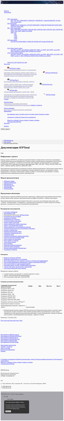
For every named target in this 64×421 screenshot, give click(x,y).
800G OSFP (14, 29)
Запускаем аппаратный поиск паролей (15, 268)
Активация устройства (13, 117)
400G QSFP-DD (38, 29)
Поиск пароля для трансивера (12, 239)
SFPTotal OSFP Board (30, 74)
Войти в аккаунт (5, 129)
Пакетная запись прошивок (12, 246)
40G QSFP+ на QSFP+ (40, 50)
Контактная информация (8, 349)
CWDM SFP (43, 25)
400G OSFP (21, 29)
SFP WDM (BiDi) (35, 25)
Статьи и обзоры (23, 120)
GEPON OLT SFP (22, 62)
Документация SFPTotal (14, 121)
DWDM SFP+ (39, 20)
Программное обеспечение (8, 345)
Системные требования (10, 212)
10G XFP (13, 41)
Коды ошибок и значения (11, 240)
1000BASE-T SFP (25, 25)
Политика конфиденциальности (44, 359)
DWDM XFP (37, 41)
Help (21, 320)
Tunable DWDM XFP (47, 41)
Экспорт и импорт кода (10, 230)
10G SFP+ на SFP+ (16, 50)
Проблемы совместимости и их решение (15, 259)
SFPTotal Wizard (17, 103)
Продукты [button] (7, 64)
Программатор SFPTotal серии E (10, 334)
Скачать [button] (6, 99)
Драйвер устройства (36, 105)
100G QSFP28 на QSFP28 (18, 51)
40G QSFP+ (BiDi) (20, 31)
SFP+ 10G (13, 20)
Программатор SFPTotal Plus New (10, 339)
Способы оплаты (24, 114)
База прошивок (8, 243)
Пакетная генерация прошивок (13, 245)
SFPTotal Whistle (29, 96)
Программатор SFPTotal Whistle (10, 342)
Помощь (3, 351)
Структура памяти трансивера (12, 221)
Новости (6, 11)
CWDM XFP (30, 41)
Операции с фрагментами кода (13, 233)
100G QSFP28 (56, 29)
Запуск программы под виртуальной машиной (17, 263)
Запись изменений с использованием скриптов (17, 227)
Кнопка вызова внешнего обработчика (15, 248)
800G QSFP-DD (28, 29)
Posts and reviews (14, 320)
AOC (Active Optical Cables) (15, 53)
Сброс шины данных (10, 242)
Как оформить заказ (13, 114)
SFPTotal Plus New (28, 86)
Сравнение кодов (9, 234)
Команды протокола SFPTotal (12, 257)
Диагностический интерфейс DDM (14, 237)
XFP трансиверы (12, 40)
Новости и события (12, 120)
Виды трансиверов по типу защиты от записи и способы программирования (26, 260)
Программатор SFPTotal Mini (9, 340)
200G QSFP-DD (47, 29)
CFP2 (15, 35)
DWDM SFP (50, 25)
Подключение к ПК (9, 213)
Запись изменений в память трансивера (15, 224)
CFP (15, 34)
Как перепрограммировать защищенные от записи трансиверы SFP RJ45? (25, 262)
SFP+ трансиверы (12, 19)
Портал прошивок (18, 109)
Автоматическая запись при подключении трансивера (19, 228)
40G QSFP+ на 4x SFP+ (53, 50)
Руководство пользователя (28, 117)
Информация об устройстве (12, 219)
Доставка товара (33, 114)
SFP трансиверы (12, 23)
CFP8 (15, 38)
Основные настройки (10, 218)
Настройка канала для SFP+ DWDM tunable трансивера (20, 265)
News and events (5, 320)
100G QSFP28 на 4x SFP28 (33, 51)
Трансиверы (7, 12)
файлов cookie (16, 408)
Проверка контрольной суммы (12, 231)
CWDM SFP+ (31, 20)
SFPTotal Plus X (19, 82)
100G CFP (13, 32)
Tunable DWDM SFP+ (50, 20)
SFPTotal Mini (20, 92)
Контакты (7, 123)
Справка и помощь (34, 120)
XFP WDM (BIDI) (21, 41)
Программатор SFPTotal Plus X (9, 337)
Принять (8, 411)
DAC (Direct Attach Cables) (14, 48)
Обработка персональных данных (25, 359)
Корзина (6, 126)
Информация (7, 111)
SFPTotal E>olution (20, 70)
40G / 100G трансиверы (14, 28)
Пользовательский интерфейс (12, 216)
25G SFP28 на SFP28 (28, 50)
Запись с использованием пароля (13, 225)
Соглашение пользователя (8, 359)
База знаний (7, 142)
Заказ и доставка (5, 348)
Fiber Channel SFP (18, 26)
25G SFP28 (29, 31)
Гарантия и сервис (44, 114)
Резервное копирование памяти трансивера (16, 236)
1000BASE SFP (15, 25)
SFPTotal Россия (8, 140)
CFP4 (15, 37)
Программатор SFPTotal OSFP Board (11, 336)
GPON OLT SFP (11, 62)
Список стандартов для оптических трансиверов (18, 266)
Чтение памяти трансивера (11, 222)
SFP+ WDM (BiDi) (22, 20)
